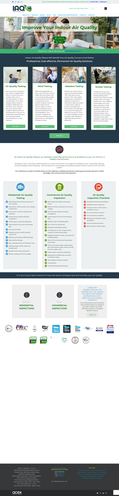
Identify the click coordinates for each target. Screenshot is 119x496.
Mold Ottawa (103, 474)
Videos (34, 481)
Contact (34, 483)
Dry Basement (90, 472)
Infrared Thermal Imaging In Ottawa (26, 474)
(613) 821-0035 (94, 1)
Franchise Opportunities (25, 483)
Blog (38, 481)
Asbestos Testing (35, 472)
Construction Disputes (18, 481)
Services (33, 468)
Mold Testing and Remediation (91, 476)
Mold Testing (27, 472)
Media (26, 481)
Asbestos (80, 470)
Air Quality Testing (18, 472)
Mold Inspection (97, 474)
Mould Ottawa (92, 478)
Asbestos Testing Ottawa (82, 472)
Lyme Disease (80, 474)
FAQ (18, 483)
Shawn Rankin (26, 468)
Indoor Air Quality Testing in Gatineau (22, 485)
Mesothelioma (87, 474)
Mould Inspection (101, 476)
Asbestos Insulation (87, 470)
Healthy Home (96, 472)
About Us (20, 468)
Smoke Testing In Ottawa (35, 476)
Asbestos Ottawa (94, 470)
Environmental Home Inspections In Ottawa (26, 478)
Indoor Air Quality (103, 472)
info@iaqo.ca (103, 1)
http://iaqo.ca (61, 476)
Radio (30, 481)
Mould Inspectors (85, 478)
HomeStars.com (73, 51)
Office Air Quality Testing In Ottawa (20, 476)
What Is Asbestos (98, 478)
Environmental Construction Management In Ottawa (26, 480)
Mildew (91, 474)
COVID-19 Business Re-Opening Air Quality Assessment (26, 470)
